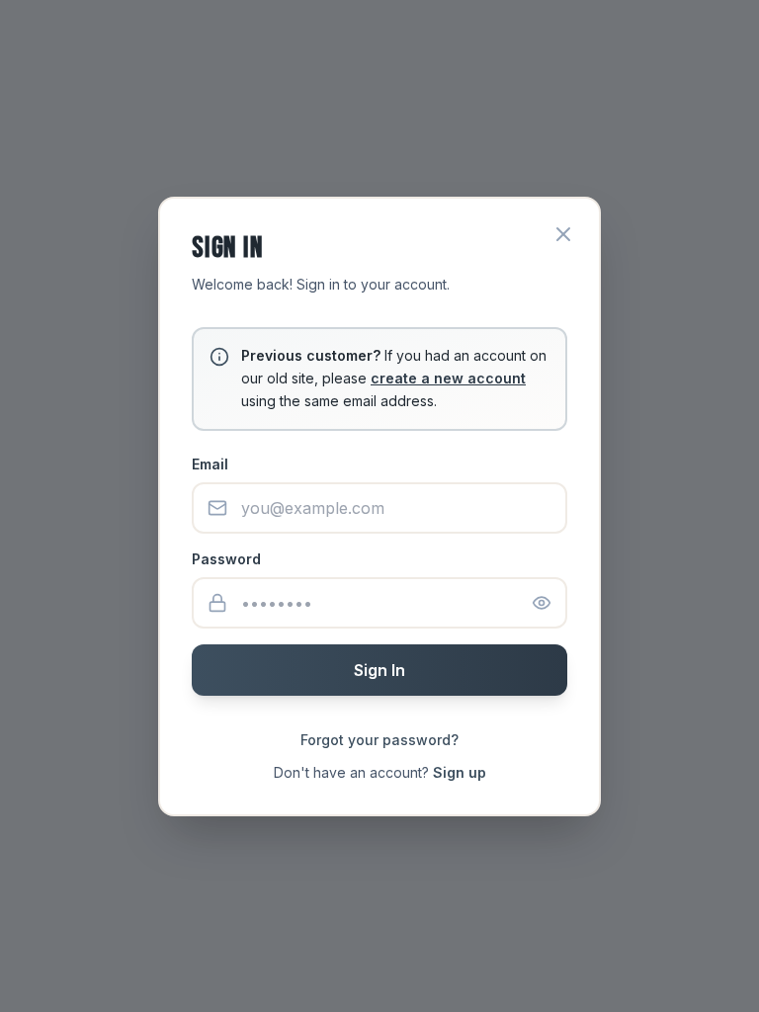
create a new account (448, 378)
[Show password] (541, 603)
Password (226, 558)
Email (210, 464)
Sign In (379, 670)
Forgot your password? (379, 739)
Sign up (459, 772)
